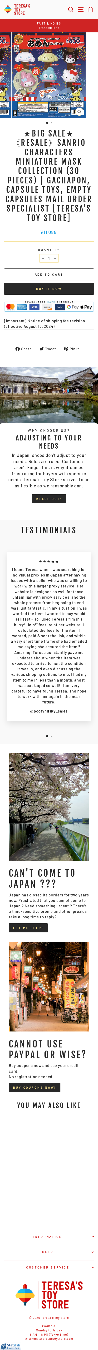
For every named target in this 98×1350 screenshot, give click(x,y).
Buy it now (49, 289)
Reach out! (49, 499)
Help (48, 1252)
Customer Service (47, 1267)
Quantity (49, 250)
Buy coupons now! (34, 1087)
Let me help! (28, 928)
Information (48, 1237)
